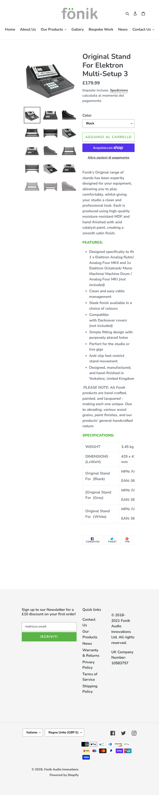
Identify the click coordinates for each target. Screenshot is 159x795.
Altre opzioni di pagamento (108, 157)
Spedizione (119, 90)
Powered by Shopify (64, 775)
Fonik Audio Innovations (61, 769)
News (87, 643)
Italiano (31, 732)
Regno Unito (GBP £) (63, 732)
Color (87, 115)
